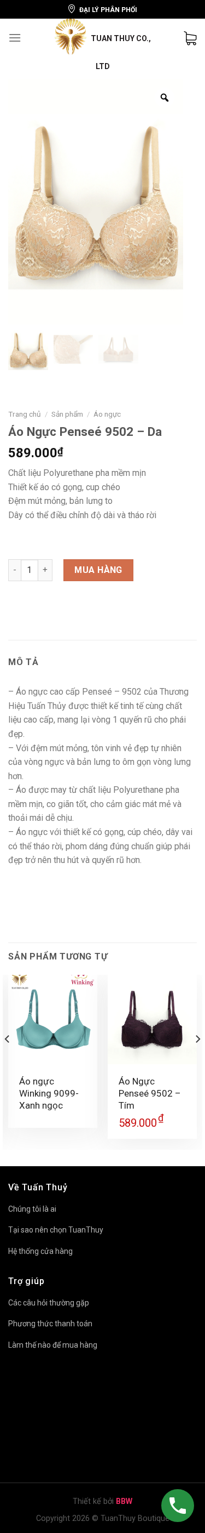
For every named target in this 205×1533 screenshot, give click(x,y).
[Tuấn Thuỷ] (102, 45)
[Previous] (7, 1061)
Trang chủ (24, 414)
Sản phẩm (67, 414)
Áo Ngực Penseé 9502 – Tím (150, 1093)
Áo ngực (107, 414)
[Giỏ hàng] (190, 38)
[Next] (197, 1061)
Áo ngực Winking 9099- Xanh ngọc (49, 1093)
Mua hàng (98, 570)
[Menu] (14, 37)
